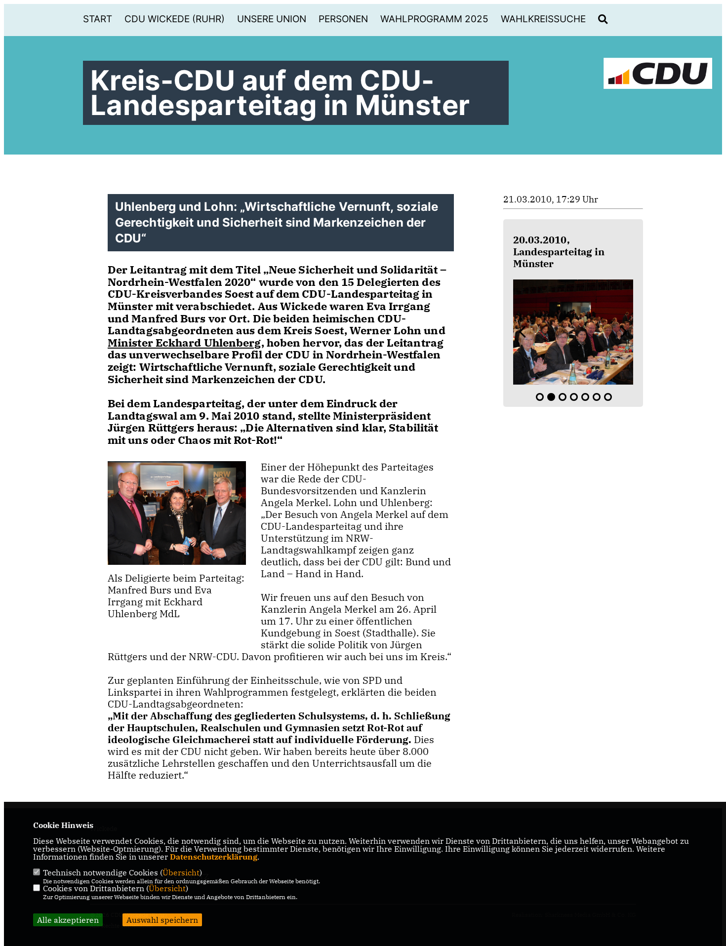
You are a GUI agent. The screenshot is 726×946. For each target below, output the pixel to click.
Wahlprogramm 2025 (434, 19)
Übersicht (181, 872)
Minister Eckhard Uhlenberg (184, 342)
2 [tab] (551, 397)
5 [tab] (585, 397)
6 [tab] (597, 397)
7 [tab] (608, 397)
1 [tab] (540, 397)
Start (97, 19)
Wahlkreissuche (543, 19)
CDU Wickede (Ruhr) (174, 19)
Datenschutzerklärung (213, 857)
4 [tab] (574, 397)
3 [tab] (562, 397)
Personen (343, 19)
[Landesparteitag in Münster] (573, 332)
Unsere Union (271, 19)
